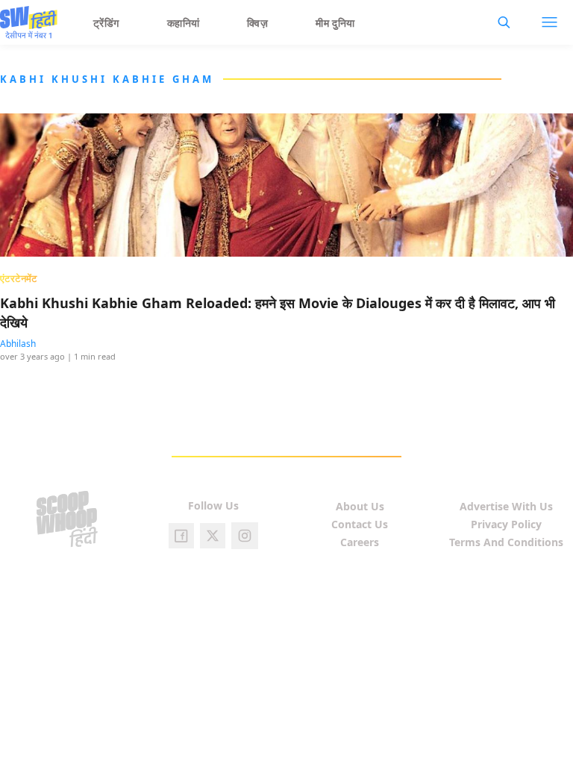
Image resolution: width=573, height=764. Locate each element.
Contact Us (359, 524)
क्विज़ (257, 23)
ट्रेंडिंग (106, 23)
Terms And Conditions (506, 542)
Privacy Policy (506, 524)
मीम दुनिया (335, 23)
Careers (359, 542)
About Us (360, 506)
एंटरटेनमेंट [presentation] (18, 278)
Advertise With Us (506, 506)
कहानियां (183, 23)
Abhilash (18, 343)
